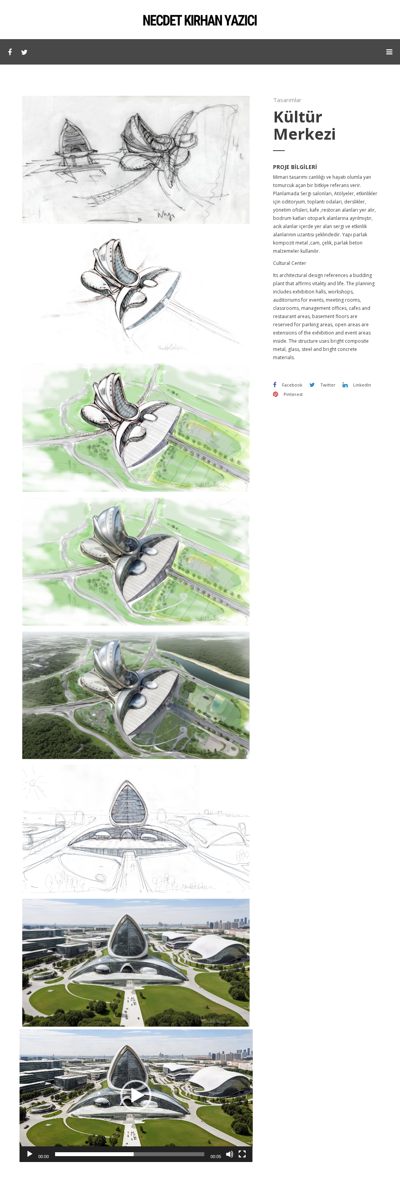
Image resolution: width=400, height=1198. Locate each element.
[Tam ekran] (242, 1154)
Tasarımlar (287, 100)
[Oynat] (30, 1154)
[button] (136, 1095)
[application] (136, 1095)
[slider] (130, 1154)
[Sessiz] (230, 1154)
